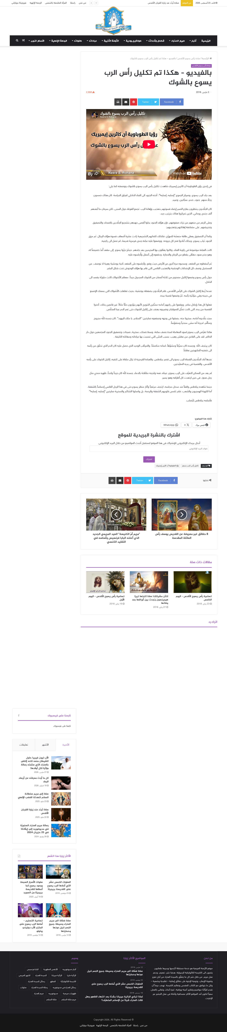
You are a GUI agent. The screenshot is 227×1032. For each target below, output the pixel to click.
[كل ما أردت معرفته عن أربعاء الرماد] (61, 783)
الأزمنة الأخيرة (111, 41)
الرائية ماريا (71, 975)
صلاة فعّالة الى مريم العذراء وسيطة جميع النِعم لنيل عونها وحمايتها (60, 926)
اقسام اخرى (37, 41)
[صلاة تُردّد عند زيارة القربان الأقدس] (61, 814)
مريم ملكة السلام (69, 999)
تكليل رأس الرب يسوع (190, 466)
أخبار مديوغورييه (69, 969)
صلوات (78, 41)
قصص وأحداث (156, 41)
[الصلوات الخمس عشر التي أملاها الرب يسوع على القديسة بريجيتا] (58, 872)
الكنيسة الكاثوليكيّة (68, 981)
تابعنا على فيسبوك (62, 726)
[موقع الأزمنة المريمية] (113, 21)
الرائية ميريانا (57, 975)
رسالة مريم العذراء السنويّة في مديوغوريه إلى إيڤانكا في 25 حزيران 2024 (146, 3)
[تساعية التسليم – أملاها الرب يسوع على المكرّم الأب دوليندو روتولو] (30, 910)
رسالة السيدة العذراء (39, 987)
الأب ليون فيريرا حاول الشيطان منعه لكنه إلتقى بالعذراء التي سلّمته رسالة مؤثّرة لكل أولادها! (35, 763)
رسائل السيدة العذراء (36, 981)
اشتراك (149, 459)
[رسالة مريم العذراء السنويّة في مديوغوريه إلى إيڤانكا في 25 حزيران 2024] (61, 830)
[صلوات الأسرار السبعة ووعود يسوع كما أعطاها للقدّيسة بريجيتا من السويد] (30, 872)
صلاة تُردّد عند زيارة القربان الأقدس (35, 811)
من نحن (82, 3)
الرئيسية (206, 41)
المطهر (53, 981)
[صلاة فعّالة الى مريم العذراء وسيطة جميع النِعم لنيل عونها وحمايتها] (58, 910)
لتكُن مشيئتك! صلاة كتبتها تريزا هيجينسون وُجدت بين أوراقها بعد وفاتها (150, 599)
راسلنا (72, 3)
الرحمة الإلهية (36, 3)
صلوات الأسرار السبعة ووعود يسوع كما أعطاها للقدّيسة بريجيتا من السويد (31, 887)
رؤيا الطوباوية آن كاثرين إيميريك (167, 466)
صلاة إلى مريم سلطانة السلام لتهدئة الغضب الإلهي (33, 795)
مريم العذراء (178, 41)
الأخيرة (66, 744)
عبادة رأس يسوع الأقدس (189, 58)
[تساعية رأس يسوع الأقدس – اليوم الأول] (105, 582)
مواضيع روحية (133, 41)
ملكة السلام (51, 999)
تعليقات (24, 744)
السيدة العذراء (41, 975)
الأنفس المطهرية (50, 969)
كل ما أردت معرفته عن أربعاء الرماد (34, 780)
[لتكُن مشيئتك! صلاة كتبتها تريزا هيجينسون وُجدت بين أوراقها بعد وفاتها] (149, 582)
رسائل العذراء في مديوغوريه (64, 987)
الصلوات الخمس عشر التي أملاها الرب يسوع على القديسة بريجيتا (59, 885)
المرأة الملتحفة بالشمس (56, 3)
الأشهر (45, 744)
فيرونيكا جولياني (19, 3)
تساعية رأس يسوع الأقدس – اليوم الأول (106, 598)
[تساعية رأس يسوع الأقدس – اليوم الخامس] (192, 582)
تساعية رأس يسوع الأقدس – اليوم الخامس (194, 598)
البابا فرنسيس (32, 969)
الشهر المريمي (24, 975)
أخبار (194, 41)
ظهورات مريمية (69, 993)
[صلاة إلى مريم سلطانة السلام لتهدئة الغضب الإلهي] (61, 799)
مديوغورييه (53, 993)
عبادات (93, 41)
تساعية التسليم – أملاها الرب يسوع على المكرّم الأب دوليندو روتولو (31, 926)
